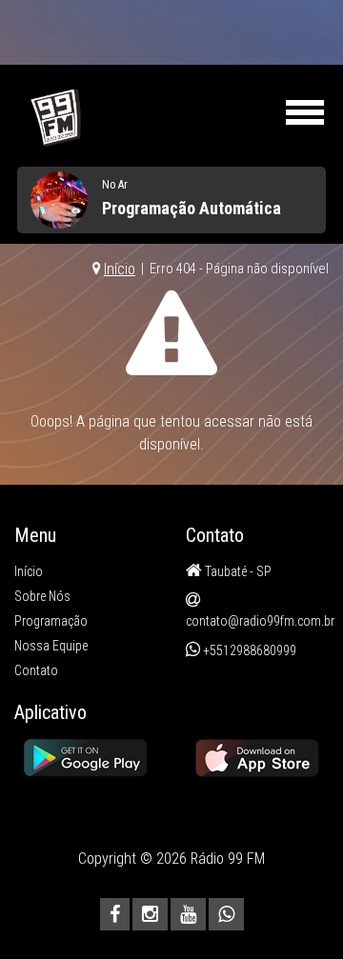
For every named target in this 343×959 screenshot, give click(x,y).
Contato (36, 670)
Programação (51, 621)
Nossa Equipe (51, 645)
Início (119, 269)
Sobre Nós (42, 596)
